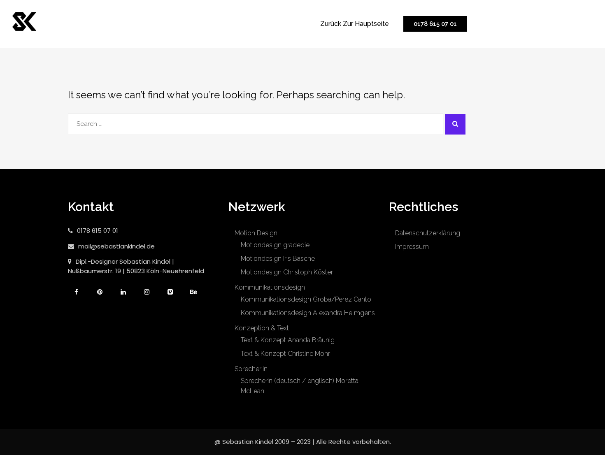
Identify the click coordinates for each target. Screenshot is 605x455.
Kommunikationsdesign (270, 287)
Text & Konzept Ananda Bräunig (288, 340)
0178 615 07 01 (435, 24)
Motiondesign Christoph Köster (287, 272)
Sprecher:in (251, 369)
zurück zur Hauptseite (354, 24)
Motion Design (256, 233)
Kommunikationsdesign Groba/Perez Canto (306, 299)
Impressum (412, 247)
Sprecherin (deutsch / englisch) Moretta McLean (299, 386)
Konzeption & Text (262, 328)
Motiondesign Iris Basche (278, 258)
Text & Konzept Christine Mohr (285, 354)
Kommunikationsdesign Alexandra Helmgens (308, 313)
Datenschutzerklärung (427, 233)
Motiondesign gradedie (275, 245)
